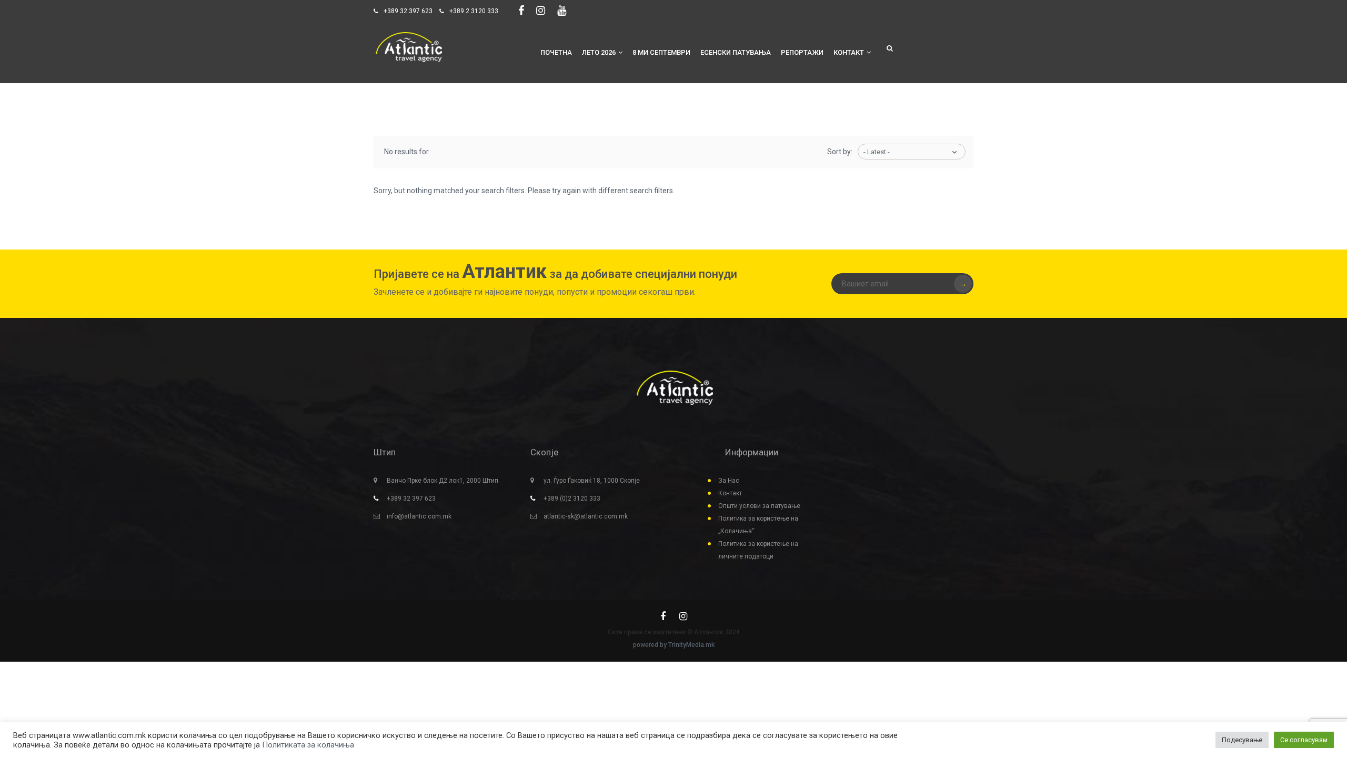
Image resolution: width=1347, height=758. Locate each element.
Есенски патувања (735, 52)
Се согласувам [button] (1304, 740)
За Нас (728, 480)
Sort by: (839, 151)
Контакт (848, 52)
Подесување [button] (1242, 740)
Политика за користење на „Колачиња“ (758, 525)
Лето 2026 (599, 52)
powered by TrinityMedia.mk (674, 645)
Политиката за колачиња (308, 745)
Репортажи (802, 52)
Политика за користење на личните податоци (758, 550)
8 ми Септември (661, 52)
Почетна (556, 52)
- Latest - (876, 152)
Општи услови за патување (759, 506)
